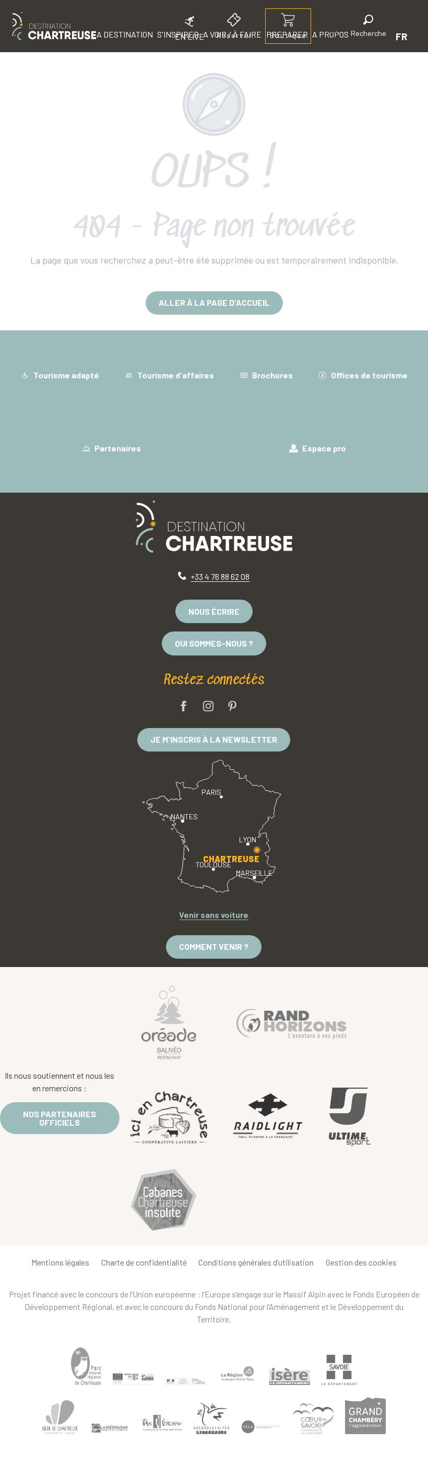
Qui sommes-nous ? (214, 643)
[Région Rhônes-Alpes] (237, 1373)
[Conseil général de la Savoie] (339, 1370)
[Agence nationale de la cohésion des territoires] (185, 1380)
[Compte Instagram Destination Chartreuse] (208, 707)
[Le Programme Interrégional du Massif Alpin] (133, 1379)
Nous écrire (214, 611)
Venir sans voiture (213, 915)
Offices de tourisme (368, 375)
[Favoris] (333, 36)
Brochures (272, 375)
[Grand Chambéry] (365, 1415)
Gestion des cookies (361, 1262)
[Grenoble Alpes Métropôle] (211, 1418)
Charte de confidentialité (144, 1262)
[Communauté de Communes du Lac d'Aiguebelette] (261, 1427)
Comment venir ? (213, 946)
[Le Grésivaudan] (110, 1428)
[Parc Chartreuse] (86, 1366)
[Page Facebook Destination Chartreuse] (183, 707)
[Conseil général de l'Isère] (290, 1376)
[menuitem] (54, 26)
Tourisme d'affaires (175, 375)
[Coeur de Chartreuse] (60, 1417)
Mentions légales (60, 1262)
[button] (368, 27)
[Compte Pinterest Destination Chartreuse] (232, 707)
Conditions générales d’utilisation (256, 1262)
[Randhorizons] (292, 1021)
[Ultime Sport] (349, 1117)
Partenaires (117, 448)
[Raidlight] (268, 1117)
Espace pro (323, 448)
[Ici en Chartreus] (169, 1117)
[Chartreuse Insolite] (164, 1201)
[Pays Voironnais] (162, 1424)
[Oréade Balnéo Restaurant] (169, 1021)
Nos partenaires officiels (59, 1118)
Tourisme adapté (65, 375)
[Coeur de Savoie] (313, 1419)
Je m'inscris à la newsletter (213, 739)
